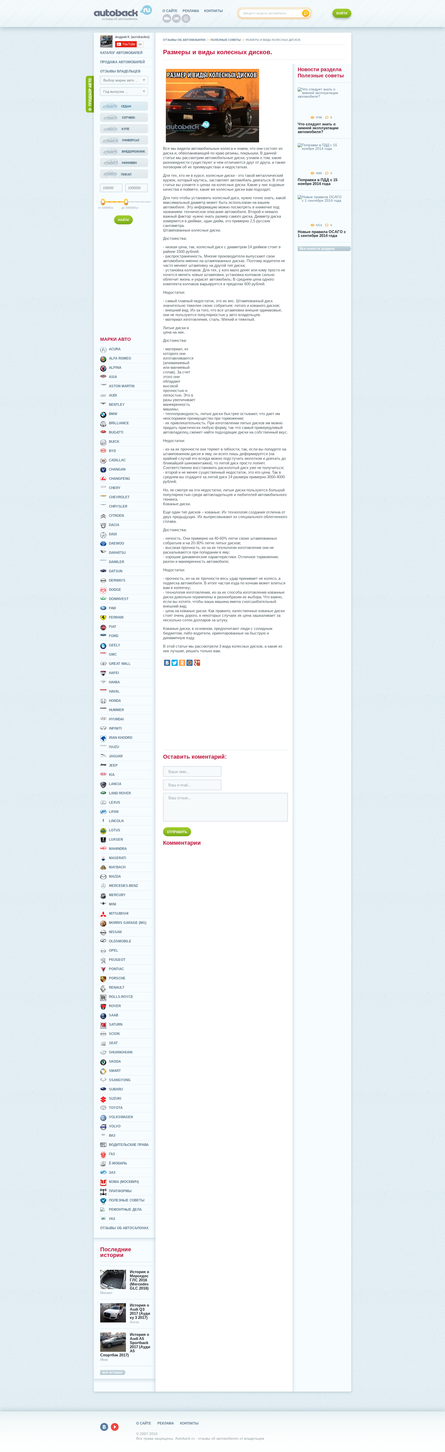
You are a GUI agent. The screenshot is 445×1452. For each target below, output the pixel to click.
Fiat (112, 627)
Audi (113, 395)
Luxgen (116, 839)
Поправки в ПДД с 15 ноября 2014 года (317, 182)
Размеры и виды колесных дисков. (273, 39)
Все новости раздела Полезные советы (317, 249)
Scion (114, 1034)
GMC (113, 654)
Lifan (113, 812)
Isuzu (114, 747)
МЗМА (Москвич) (124, 1182)
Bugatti (116, 432)
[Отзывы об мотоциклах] (176, 18)
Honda (115, 701)
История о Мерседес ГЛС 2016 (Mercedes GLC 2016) (139, 1280)
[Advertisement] (125, 279)
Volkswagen (121, 1117)
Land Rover (120, 793)
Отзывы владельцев (120, 71)
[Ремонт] (186, 18)
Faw (112, 608)
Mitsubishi (119, 913)
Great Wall (120, 664)
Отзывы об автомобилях (184, 39)
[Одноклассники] (182, 663)
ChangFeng (119, 479)
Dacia (114, 525)
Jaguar (116, 756)
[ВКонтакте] (167, 663)
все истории (112, 1372)
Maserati (117, 858)
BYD (112, 451)
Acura (115, 349)
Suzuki (115, 1098)
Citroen (116, 516)
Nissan (115, 932)
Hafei (114, 673)
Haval (114, 691)
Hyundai (116, 719)
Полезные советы (126, 1200)
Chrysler (118, 506)
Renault (116, 987)
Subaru (116, 1089)
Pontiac (116, 969)
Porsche (117, 978)
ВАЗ (112, 1135)
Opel (113, 950)
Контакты (213, 11)
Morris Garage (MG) (127, 923)
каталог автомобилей (121, 53)
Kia (112, 775)
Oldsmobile (120, 941)
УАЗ (112, 1219)
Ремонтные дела (125, 1209)
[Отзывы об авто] (166, 18)
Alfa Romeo (120, 358)
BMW (113, 414)
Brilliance (119, 423)
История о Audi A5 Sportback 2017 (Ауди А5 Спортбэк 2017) (125, 1344)
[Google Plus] (197, 663)
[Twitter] (175, 663)
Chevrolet (119, 497)
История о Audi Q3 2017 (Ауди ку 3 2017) (140, 1311)
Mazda (115, 876)
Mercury (117, 895)
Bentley (117, 405)
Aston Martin (121, 386)
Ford (113, 636)
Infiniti (115, 728)
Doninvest (119, 599)
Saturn (115, 1024)
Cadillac (117, 460)
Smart (115, 1071)
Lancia (115, 784)
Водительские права (129, 1145)
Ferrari (116, 617)
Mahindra (118, 849)
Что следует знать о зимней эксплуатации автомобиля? (318, 128)
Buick (114, 442)
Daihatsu (117, 553)
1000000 (126, 207)
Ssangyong (120, 1080)
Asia (113, 377)
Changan (117, 469)
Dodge (115, 590)
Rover (115, 1006)
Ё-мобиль (118, 1163)
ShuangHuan (120, 1052)
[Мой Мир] (189, 663)
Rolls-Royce (121, 997)
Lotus (114, 830)
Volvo (115, 1126)
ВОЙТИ (341, 13)
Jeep (113, 765)
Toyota (116, 1108)
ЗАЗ (112, 1172)
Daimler (116, 562)
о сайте (169, 11)
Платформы (120, 1191)
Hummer (116, 710)
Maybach (117, 867)
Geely (114, 645)
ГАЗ (112, 1154)
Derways (117, 580)
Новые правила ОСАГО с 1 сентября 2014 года (322, 233)
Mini (112, 904)
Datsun (115, 571)
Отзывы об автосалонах (124, 1228)
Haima (114, 682)
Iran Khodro (120, 738)
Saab (113, 1015)
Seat (113, 1043)
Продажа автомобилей (122, 62)
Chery (115, 488)
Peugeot (117, 960)
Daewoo (116, 543)
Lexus (114, 802)
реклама (191, 11)
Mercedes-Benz (123, 886)
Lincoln (116, 821)
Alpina (115, 368)
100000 (103, 207)
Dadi (113, 534)
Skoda (115, 1061)
